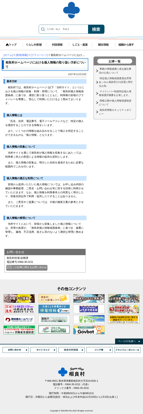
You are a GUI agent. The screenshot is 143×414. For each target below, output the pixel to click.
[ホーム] (8, 54)
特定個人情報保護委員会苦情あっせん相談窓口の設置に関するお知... (116, 82)
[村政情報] (22, 54)
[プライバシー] (39, 54)
